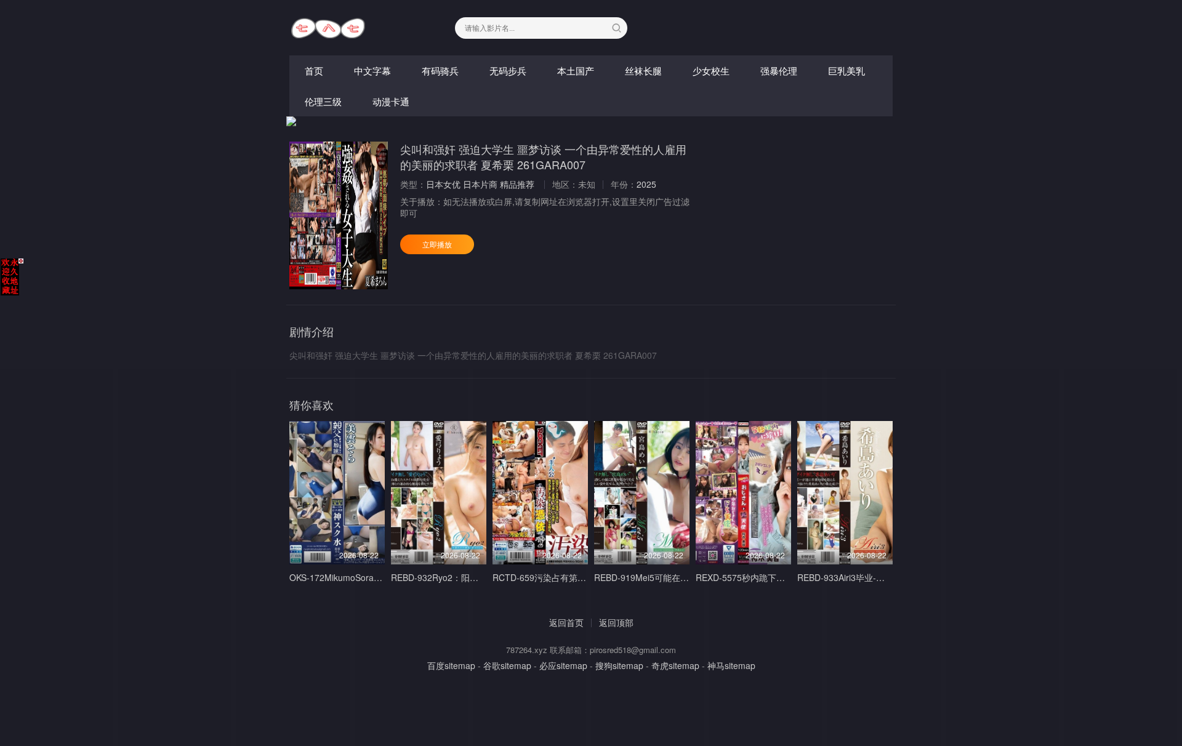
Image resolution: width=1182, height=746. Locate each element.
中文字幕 (372, 70)
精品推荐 (517, 184)
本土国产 (575, 70)
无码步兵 (507, 70)
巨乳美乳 (846, 70)
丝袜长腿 (643, 70)
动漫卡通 (390, 101)
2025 (646, 184)
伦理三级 (323, 101)
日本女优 (443, 184)
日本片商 (480, 184)
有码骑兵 (440, 70)
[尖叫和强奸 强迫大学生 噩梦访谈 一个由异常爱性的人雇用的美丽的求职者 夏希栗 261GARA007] (338, 215)
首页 (314, 70)
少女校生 (711, 70)
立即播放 (437, 244)
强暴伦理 (778, 70)
